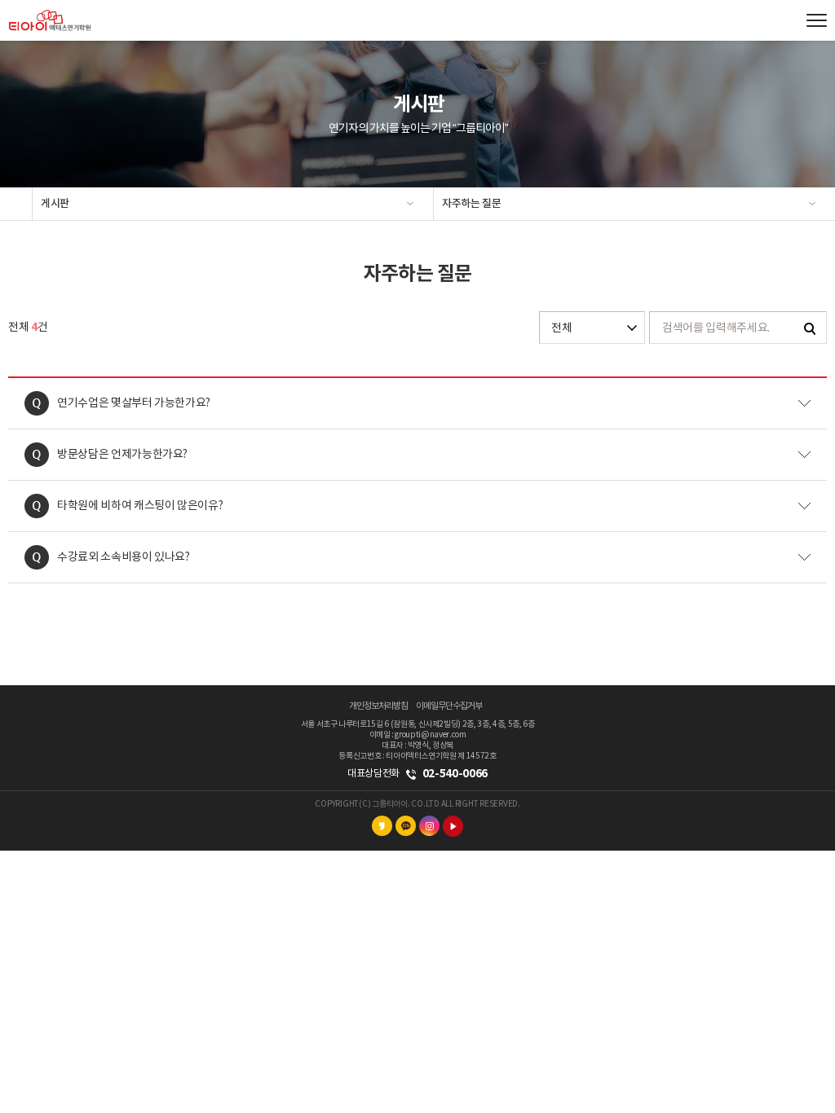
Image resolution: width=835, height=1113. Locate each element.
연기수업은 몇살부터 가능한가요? (133, 403)
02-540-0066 (455, 774)
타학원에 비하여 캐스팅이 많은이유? (140, 506)
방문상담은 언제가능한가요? (122, 454)
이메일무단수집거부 (449, 706)
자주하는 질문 (471, 203)
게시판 (55, 203)
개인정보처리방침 (378, 706)
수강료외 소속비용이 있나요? (123, 557)
